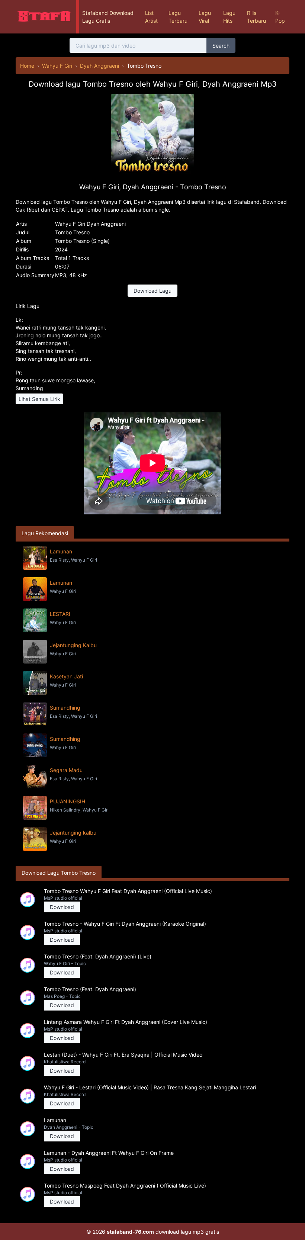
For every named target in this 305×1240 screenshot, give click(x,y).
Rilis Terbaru (256, 17)
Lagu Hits (229, 17)
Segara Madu (66, 770)
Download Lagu (152, 290)
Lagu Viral (205, 17)
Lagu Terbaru (177, 17)
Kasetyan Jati (66, 676)
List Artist (151, 17)
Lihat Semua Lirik (39, 399)
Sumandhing (65, 707)
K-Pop (280, 17)
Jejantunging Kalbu (73, 645)
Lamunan (61, 551)
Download (62, 907)
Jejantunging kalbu (73, 832)
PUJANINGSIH (67, 801)
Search (220, 45)
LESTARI (60, 614)
